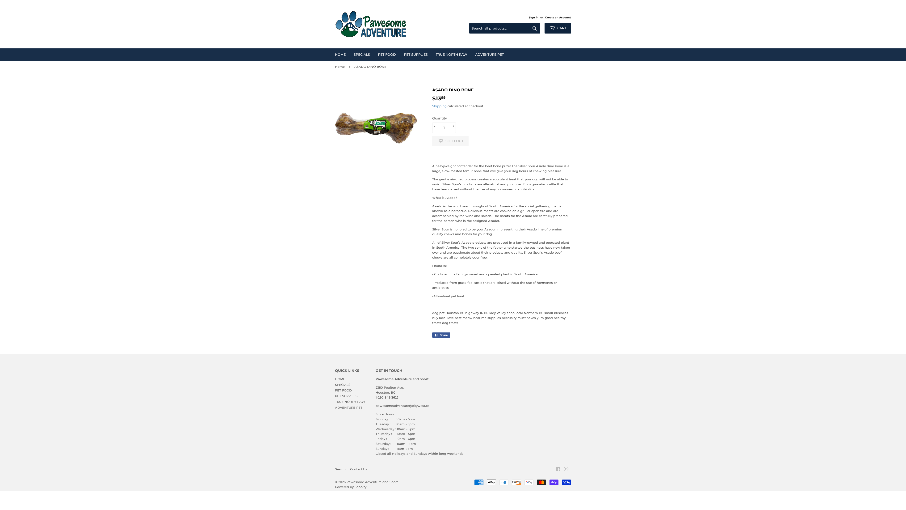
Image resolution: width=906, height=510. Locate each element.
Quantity (439, 118)
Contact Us (358, 469)
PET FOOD (387, 54)
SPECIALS (362, 54)
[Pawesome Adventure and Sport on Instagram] (566, 470)
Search (340, 469)
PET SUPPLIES (416, 54)
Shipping (439, 106)
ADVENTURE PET (489, 54)
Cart (561, 28)
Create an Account (558, 17)
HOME (340, 54)
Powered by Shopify (350, 487)
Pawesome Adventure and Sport (372, 482)
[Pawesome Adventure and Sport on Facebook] (558, 470)
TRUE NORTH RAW (451, 54)
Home (340, 66)
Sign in (533, 17)
